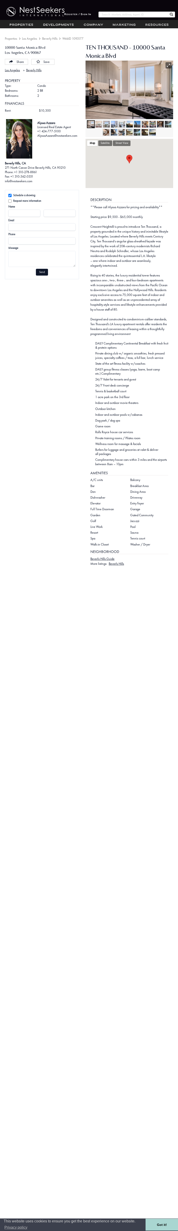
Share (20, 62)
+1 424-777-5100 (49, 131)
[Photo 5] (122, 124)
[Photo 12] (106, 132)
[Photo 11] (168, 124)
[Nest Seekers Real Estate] (32, 11)
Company (93, 24)
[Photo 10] (160, 124)
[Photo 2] (98, 124)
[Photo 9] (152, 124)
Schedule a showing (24, 195)
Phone (11, 234)
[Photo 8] (145, 124)
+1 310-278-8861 (25, 172)
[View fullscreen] (168, 65)
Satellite (105, 143)
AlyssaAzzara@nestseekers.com (57, 135)
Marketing (124, 24)
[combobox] (133, 14)
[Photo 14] (121, 132)
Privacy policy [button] (15, 1227)
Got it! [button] (162, 1225)
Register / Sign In (77, 14)
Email (11, 220)
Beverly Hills (49, 38)
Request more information (27, 201)
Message (13, 248)
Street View (121, 143)
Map (92, 143)
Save (46, 62)
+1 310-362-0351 (21, 176)
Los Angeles (29, 38)
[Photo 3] (106, 124)
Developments (58, 24)
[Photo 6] (129, 124)
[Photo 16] (137, 132)
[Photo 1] (90, 124)
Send (42, 272)
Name (11, 206)
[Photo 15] (129, 132)
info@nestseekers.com (18, 181)
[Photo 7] (137, 124)
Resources (157, 24)
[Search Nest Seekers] (171, 15)
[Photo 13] (114, 132)
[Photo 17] (145, 132)
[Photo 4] (114, 124)
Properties (21, 24)
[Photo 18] (152, 132)
